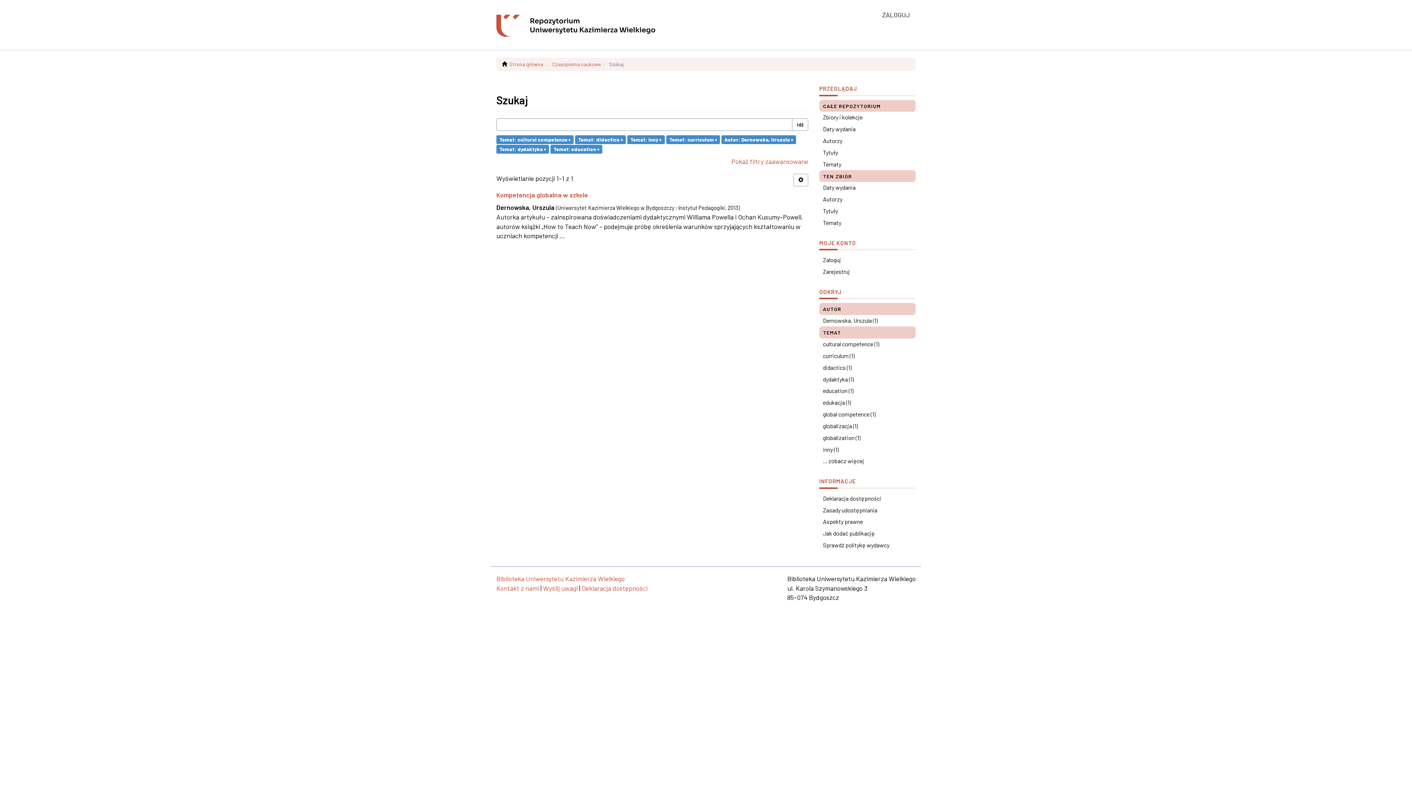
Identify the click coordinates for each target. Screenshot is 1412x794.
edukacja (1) (837, 402)
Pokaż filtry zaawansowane (769, 161)
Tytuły (830, 152)
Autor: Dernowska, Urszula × (758, 139)
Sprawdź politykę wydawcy (856, 544)
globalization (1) (841, 437)
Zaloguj (832, 259)
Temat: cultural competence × (535, 139)
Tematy (832, 164)
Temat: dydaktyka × (522, 149)
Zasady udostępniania (850, 510)
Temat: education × (576, 149)
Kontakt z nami (517, 588)
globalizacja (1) (840, 425)
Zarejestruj (836, 271)
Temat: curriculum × (693, 139)
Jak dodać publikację (849, 533)
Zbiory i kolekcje (843, 117)
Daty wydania (839, 128)
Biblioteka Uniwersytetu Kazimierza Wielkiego (560, 579)
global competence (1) (849, 414)
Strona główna (526, 64)
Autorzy (832, 140)
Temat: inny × (646, 139)
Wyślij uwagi (560, 588)
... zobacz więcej (843, 460)
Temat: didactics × (600, 139)
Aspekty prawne (843, 521)
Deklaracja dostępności (852, 498)
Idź (800, 124)
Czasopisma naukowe (576, 64)
